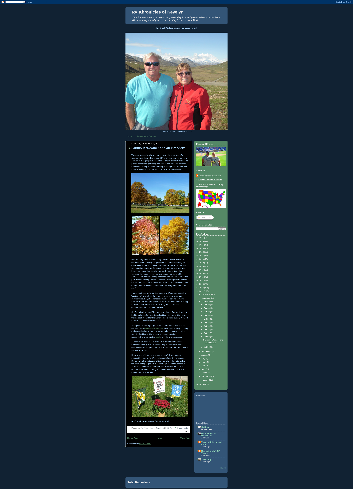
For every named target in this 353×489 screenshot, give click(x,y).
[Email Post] (185, 431)
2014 (201, 280)
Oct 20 (207, 312)
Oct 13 (207, 329)
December (206, 294)
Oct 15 (207, 322)
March (205, 373)
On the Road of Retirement (208, 434)
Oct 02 (207, 347)
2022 (201, 252)
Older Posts (185, 438)
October (205, 301)
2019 (201, 263)
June (204, 362)
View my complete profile (210, 179)
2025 (201, 241)
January (205, 380)
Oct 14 (207, 326)
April (203, 369)
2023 (201, 248)
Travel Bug (206, 459)
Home (129, 136)
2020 (201, 259)
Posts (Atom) (145, 444)
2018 (201, 266)
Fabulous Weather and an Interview (158, 148)
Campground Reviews (146, 136)
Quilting (205, 427)
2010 (201, 384)
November (206, 298)
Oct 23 (207, 308)
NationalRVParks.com (153, 328)
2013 (201, 284)
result (158, 337)
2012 (201, 288)
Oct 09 (207, 337)
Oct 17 (207, 319)
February (206, 376)
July (204, 358)
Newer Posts (132, 438)
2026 (201, 238)
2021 (201, 255)
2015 (201, 277)
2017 (201, 270)
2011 (201, 291)
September (207, 351)
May (204, 366)
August (204, 355)
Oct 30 (207, 304)
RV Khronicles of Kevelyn (158, 12)
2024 (201, 245)
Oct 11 (207, 333)
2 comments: (182, 428)
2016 (201, 273)
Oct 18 (207, 315)
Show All (223, 468)
